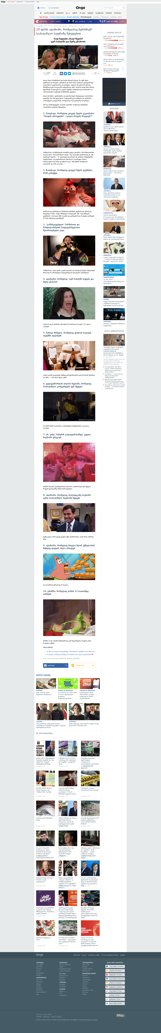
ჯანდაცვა (38, 984)
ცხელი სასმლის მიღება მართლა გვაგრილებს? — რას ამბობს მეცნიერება (114, 166)
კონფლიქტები (40, 973)
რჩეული (109, 13)
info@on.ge (46, 1016)
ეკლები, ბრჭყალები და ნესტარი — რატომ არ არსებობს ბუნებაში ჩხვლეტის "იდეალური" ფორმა (114, 252)
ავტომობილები (86, 979)
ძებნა (38, 2)
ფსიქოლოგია (86, 964)
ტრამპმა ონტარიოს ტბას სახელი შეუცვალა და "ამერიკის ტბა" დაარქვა (45, 784)
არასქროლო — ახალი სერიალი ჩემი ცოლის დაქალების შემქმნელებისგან (114, 375)
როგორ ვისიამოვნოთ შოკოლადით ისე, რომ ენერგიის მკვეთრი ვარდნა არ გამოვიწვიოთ (114, 210)
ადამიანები (76, 658)
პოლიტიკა (96, 17)
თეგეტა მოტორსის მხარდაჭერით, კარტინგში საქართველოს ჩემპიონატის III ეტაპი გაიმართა (114, 296)
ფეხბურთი (62, 991)
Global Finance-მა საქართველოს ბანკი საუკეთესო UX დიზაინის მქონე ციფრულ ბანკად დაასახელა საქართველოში (90, 933)
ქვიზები (90, 13)
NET (68, 13)
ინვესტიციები (55, 8)
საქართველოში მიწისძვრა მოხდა (45, 814)
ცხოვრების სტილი (73, 26)
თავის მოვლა (86, 971)
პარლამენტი (39, 964)
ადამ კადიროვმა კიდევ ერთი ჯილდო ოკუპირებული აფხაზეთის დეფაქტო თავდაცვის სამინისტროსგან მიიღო (52, 716)
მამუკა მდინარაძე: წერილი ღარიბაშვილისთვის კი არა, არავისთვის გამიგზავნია (114, 188)
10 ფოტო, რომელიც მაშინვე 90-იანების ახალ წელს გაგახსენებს (69, 654)
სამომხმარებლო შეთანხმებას (69, 1019)
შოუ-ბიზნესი (62, 986)
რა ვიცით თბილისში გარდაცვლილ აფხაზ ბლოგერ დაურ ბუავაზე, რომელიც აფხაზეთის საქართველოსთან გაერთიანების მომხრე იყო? (45, 844)
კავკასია (38, 971)
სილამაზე (84, 975)
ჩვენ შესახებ (77, 955)
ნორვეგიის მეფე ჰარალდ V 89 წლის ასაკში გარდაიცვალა (45, 873)
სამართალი (39, 990)
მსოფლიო (39, 969)
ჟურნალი (60, 13)
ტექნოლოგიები (63, 975)
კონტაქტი (122, 955)
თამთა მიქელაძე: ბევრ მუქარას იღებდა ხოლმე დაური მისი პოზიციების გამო (85, 715)
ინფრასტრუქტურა (41, 992)
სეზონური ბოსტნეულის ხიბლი (45, 933)
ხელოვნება (62, 984)
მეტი (119, 17)
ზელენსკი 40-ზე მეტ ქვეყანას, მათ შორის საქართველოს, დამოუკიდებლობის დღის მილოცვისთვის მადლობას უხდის (90, 903)
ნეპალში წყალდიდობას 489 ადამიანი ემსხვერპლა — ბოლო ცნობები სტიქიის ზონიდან (90, 814)
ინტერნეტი (62, 977)
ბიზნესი (61, 966)
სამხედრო (39, 975)
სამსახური (85, 988)
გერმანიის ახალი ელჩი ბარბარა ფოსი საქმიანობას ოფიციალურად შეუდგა (114, 121)
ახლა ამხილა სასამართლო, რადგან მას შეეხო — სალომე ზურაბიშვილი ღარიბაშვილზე (115, 386)
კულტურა (62, 982)
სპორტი (62, 989)
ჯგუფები (42, 8)
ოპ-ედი (82, 13)
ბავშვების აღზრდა (87, 969)
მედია (37, 994)
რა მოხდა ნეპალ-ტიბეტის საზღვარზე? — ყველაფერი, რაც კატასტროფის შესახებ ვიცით (68, 933)
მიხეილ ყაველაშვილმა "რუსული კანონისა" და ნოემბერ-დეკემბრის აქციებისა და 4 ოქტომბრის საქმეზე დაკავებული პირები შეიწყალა (68, 873)
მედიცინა (84, 966)
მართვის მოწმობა (30, 2)
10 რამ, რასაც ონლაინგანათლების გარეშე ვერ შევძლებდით (114, 274)
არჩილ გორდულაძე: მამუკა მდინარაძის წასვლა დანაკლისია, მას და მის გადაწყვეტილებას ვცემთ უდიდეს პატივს (68, 814)
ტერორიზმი (39, 966)
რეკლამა (117, 13)
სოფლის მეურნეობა (64, 971)
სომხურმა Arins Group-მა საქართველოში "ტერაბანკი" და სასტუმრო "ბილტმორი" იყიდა (68, 754)
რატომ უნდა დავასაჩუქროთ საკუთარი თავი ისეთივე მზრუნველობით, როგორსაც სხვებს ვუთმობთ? (45, 903)
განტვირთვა (19, 2)
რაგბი (61, 993)
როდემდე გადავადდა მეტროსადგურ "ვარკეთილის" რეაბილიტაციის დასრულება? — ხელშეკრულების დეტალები (90, 754)
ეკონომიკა (113, 17)
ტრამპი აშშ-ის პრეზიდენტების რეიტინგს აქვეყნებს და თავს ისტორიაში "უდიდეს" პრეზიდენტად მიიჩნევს (45, 754)
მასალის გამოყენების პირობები (109, 955)
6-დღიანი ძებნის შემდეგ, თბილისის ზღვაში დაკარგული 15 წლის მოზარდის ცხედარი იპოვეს (68, 784)
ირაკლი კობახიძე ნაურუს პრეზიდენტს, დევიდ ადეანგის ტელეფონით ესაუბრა (114, 144)
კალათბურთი (63, 995)
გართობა (55, 26)
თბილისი (38, 986)
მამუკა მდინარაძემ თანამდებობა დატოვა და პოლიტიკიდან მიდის (114, 231)
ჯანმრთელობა (87, 962)
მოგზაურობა (85, 977)
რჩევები (84, 994)
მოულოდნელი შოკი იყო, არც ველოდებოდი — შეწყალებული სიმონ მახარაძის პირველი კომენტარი (68, 844)
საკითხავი (99, 13)
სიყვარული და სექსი (88, 990)
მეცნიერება (62, 979)
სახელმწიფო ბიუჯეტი (65, 969)
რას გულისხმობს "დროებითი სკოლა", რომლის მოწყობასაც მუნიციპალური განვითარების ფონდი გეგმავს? (113, 369)
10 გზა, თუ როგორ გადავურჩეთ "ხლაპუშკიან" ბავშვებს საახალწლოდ (70, 651)
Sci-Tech (62, 973)
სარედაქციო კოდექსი (94, 955)
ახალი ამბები (11, 2)
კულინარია (85, 981)
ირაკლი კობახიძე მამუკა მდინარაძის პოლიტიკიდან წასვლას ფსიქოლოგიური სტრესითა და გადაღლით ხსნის (90, 873)
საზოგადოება (105, 17)
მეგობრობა (62, 658)
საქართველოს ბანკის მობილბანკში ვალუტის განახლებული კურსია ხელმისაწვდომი (91, 688)
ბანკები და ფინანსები (65, 964)
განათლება (39, 981)
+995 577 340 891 (56, 1016)
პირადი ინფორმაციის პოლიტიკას (88, 1019)
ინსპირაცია (85, 992)
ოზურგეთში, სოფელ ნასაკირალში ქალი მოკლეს (90, 784)
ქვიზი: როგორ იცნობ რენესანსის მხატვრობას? (47, 687)
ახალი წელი (55, 658)
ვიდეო (74, 13)
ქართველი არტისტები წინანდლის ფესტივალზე (114, 317)
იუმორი (82, 26)
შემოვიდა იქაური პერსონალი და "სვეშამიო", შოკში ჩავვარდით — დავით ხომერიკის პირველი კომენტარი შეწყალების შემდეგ (90, 844)
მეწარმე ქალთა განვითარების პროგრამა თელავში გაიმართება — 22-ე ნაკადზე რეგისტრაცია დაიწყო (114, 381)
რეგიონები (39, 988)
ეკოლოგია (39, 979)
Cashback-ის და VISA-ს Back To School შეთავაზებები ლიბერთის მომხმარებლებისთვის (69, 688)
